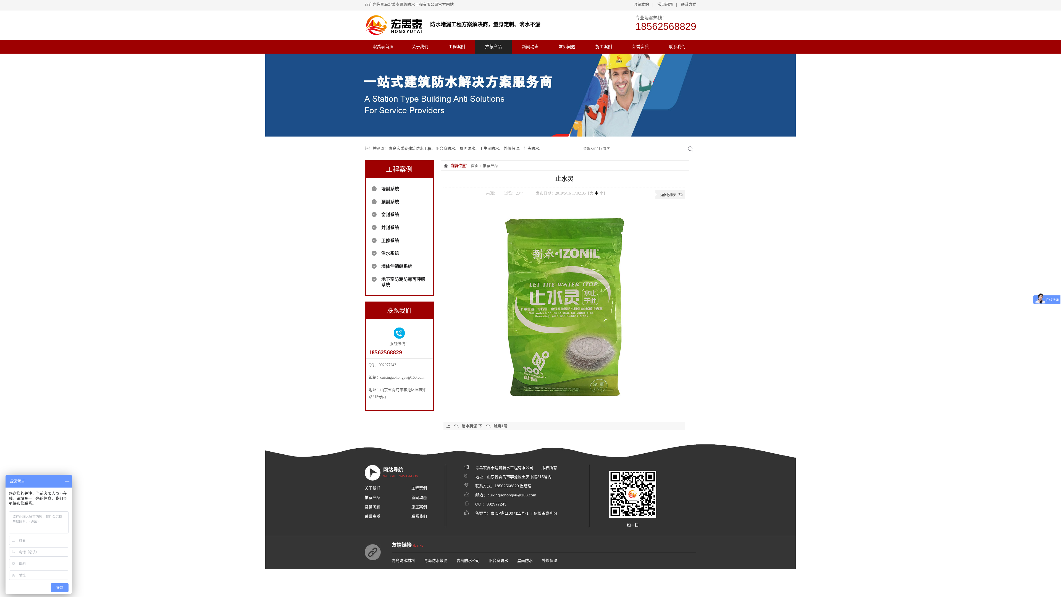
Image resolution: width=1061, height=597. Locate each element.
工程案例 (456, 46)
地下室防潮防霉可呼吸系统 (403, 282)
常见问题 (665, 4)
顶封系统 (390, 202)
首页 (475, 166)
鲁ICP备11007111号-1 (510, 513)
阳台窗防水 (445, 148)
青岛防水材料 (403, 560)
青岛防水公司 (468, 560)
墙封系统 (390, 189)
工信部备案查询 (543, 513)
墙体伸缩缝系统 (396, 266)
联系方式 (688, 4)
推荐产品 (493, 46)
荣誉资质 (640, 46)
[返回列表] (670, 198)
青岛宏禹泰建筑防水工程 (410, 148)
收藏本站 (641, 4)
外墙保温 (511, 148)
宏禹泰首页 (383, 46)
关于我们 (420, 46)
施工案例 (603, 46)
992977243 (496, 504)
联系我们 (677, 46)
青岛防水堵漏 (435, 560)
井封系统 (390, 227)
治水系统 (390, 253)
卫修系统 (390, 240)
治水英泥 (469, 426)
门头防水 (531, 148)
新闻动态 (530, 46)
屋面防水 (467, 148)
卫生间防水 (489, 148)
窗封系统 (390, 214)
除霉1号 (501, 426)
